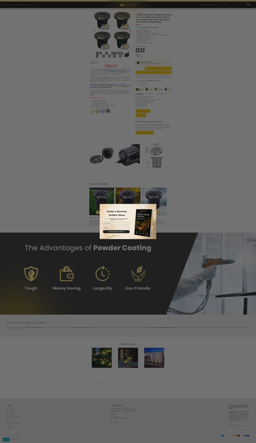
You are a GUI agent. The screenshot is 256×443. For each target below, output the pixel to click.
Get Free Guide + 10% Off (116, 232)
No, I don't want (116, 236)
